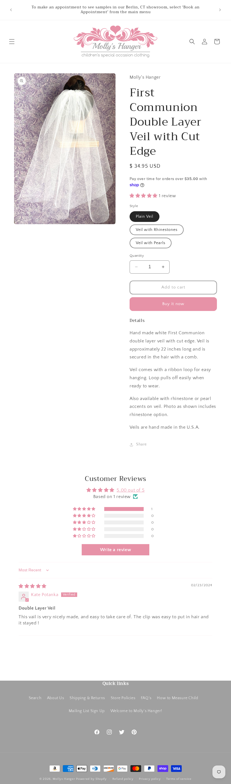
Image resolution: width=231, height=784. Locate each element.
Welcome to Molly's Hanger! (136, 711)
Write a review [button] (115, 549)
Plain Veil (144, 216)
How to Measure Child (177, 698)
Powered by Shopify (91, 779)
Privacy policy (150, 779)
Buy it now (173, 303)
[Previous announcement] (11, 10)
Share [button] (141, 444)
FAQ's (146, 698)
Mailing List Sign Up (87, 711)
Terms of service (179, 779)
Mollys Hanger (64, 779)
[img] (32, 586)
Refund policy (123, 779)
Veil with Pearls (150, 243)
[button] (12, 41)
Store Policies (123, 698)
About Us (55, 698)
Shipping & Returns (87, 698)
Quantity (137, 256)
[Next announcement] (220, 10)
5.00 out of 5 (131, 490)
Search (35, 698)
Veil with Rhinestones (156, 230)
